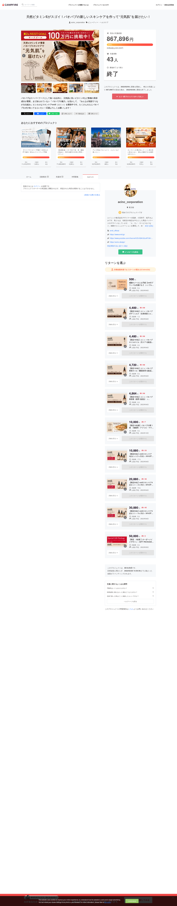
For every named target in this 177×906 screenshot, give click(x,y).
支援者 (59, 176)
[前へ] (24, 55)
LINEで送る (55, 113)
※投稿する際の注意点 (92, 195)
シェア (41, 113)
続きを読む (149, 226)
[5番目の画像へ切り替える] (91, 88)
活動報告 (44, 176)
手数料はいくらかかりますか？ (117, 588)
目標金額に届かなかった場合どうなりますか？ (122, 592)
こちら (131, 609)
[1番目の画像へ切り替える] (28, 88)
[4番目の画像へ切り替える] (76, 88)
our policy (108, 902)
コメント (90, 177)
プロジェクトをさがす (101, 5)
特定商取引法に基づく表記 (117, 246)
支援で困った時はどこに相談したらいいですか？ (123, 596)
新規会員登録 (169, 5)
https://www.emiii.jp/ (117, 234)
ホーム (28, 176)
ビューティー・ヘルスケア (98, 22)
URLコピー (68, 113)
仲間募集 (75, 176)
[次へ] (96, 55)
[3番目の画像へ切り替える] (60, 88)
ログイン (159, 5)
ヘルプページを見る (130, 601)
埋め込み (81, 113)
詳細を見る (112, 296)
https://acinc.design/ (117, 242)
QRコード (94, 113)
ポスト (28, 113)
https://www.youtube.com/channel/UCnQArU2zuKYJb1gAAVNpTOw (132, 238)
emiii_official (114, 230)
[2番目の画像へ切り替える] (44, 88)
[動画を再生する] (60, 56)
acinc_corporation (78, 22)
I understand (132, 901)
